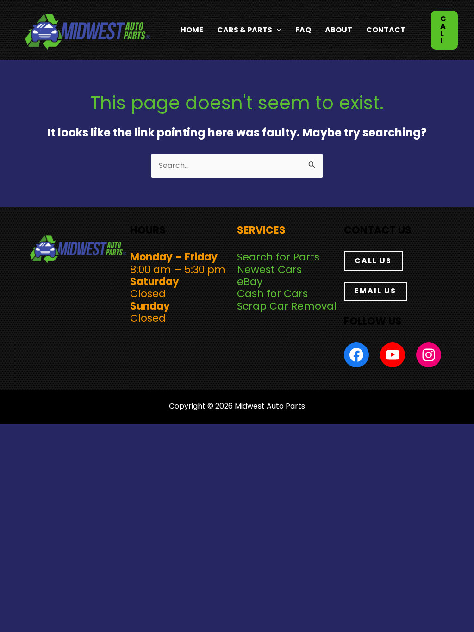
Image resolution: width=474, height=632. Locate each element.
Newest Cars (269, 269)
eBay (249, 281)
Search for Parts (278, 257)
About (338, 30)
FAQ (303, 30)
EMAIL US (375, 290)
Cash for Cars (272, 293)
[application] (276, 30)
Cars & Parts (244, 30)
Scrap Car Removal (287, 306)
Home (192, 30)
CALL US (373, 260)
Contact (385, 30)
